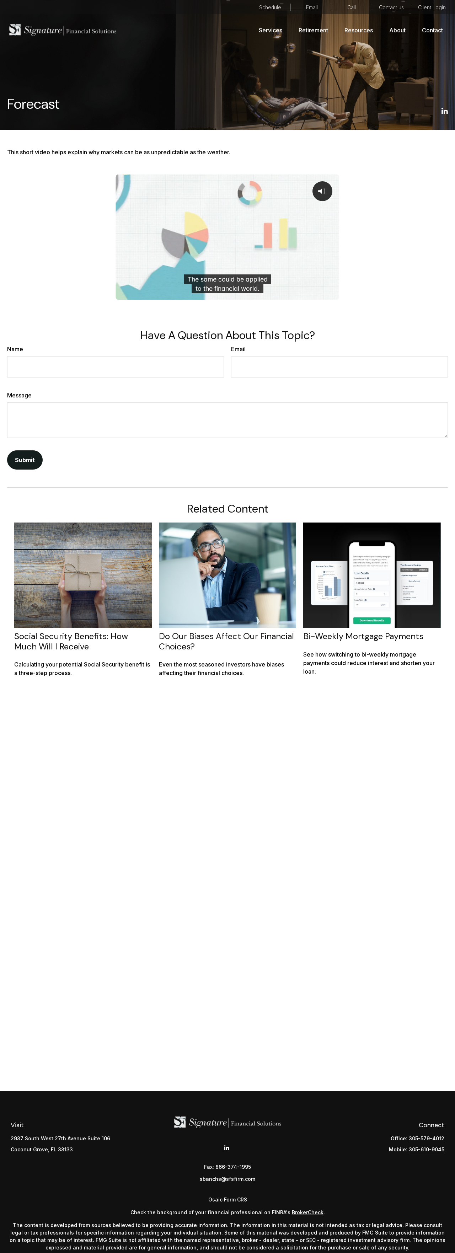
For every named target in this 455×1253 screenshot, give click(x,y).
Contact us (391, 7)
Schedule (270, 7)
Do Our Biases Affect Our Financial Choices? (226, 641)
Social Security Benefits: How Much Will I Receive (71, 641)
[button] (270, 30)
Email (238, 349)
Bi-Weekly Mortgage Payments (363, 636)
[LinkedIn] (444, 111)
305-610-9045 (426, 1149)
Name (15, 349)
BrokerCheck (307, 1212)
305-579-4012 (351, 7)
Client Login (432, 7)
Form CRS (235, 1199)
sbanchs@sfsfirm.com (311, 7)
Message (19, 395)
